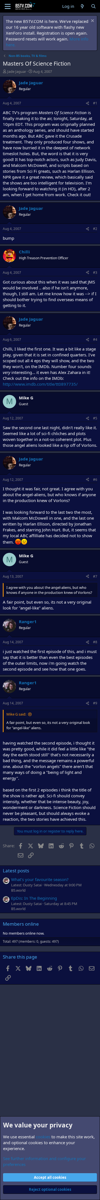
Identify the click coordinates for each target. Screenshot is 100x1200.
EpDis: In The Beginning (34, 898)
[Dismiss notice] (91, 21)
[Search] (93, 6)
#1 (95, 103)
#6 (95, 479)
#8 (95, 642)
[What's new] (82, 6)
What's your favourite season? (40, 879)
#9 (95, 703)
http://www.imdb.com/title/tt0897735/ (40, 384)
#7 (95, 576)
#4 (95, 339)
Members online (21, 924)
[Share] (87, 103)
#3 (95, 272)
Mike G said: (16, 714)
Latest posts (16, 870)
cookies (43, 1136)
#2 (95, 228)
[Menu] (7, 6)
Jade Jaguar (16, 71)
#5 (95, 418)
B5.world (18, 890)
